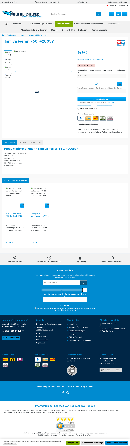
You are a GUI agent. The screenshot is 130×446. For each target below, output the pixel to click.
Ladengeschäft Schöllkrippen (118, 2)
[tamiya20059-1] (43, 72)
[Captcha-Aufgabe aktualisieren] (119, 84)
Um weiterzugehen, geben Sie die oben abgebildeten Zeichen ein (100, 88)
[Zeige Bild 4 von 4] (50, 92)
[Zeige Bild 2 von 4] (41, 92)
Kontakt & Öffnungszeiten (78, 327)
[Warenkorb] (124, 14)
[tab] (9, 142)
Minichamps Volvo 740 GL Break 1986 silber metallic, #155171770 (14, 215)
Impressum (40, 343)
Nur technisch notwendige (92, 443)
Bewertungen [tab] (35, 142)
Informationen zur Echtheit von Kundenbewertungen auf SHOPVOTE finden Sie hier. (39, 412)
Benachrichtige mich (101, 99)
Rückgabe (72, 334)
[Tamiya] (121, 42)
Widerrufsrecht (42, 340)
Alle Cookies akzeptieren (117, 443)
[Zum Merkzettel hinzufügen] (22, 205)
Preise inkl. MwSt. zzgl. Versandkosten (90, 59)
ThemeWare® (87, 435)
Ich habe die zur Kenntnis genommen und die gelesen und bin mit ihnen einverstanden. (66, 309)
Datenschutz (41, 336)
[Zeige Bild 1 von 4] (36, 92)
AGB (87, 308)
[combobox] (73, 14)
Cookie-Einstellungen (77, 331)
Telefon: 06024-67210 (13, 331)
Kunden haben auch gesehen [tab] (15, 180)
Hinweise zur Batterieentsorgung (49, 324)
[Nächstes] (71, 72)
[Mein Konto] (118, 14)
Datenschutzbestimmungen (104, 105)
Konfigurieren (72, 443)
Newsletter (73, 324)
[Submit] (83, 282)
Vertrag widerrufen (11, 338)
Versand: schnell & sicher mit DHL (48, 2)
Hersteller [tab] (22, 142)
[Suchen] (98, 14)
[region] (38, 72)
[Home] (7, 24)
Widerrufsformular (76, 337)
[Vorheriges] (15, 72)
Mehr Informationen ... (10, 444)
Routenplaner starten (112, 370)
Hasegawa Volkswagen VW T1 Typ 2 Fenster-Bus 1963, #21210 (39, 215)
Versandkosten (59, 433)
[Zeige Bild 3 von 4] (45, 92)
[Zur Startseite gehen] (22, 14)
